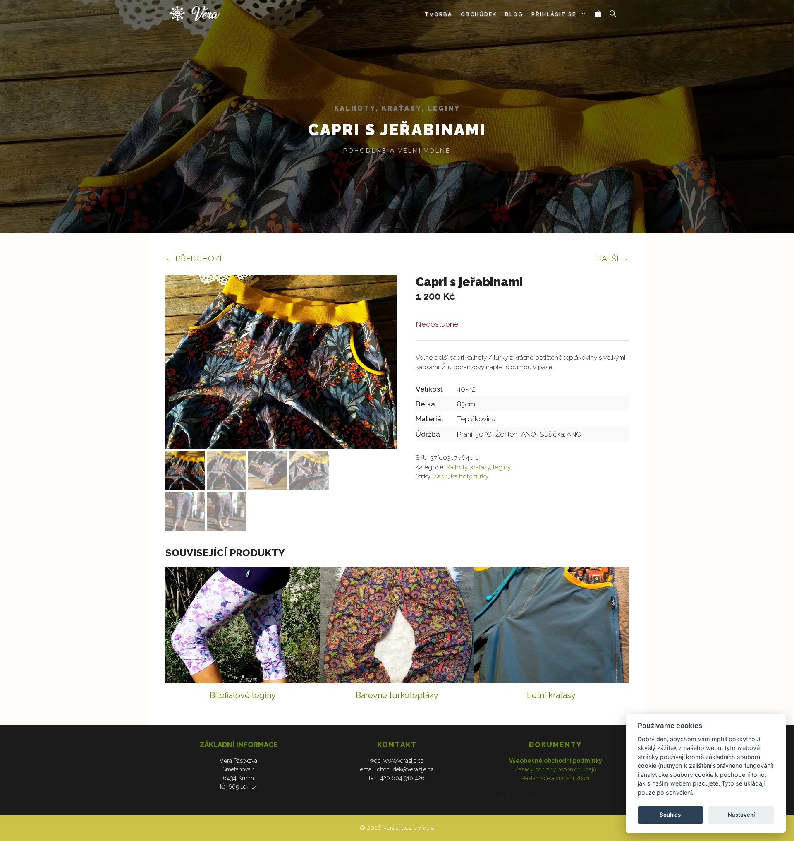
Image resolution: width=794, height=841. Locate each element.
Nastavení (741, 814)
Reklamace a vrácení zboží (555, 778)
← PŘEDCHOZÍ (193, 258)
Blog (514, 14)
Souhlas (670, 814)
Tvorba (438, 14)
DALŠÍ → (612, 258)
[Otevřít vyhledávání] (612, 14)
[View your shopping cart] (598, 14)
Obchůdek (479, 14)
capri (440, 476)
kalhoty (461, 476)
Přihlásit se (553, 14)
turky (481, 476)
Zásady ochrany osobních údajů (555, 769)
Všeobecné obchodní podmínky (555, 760)
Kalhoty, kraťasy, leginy (397, 108)
